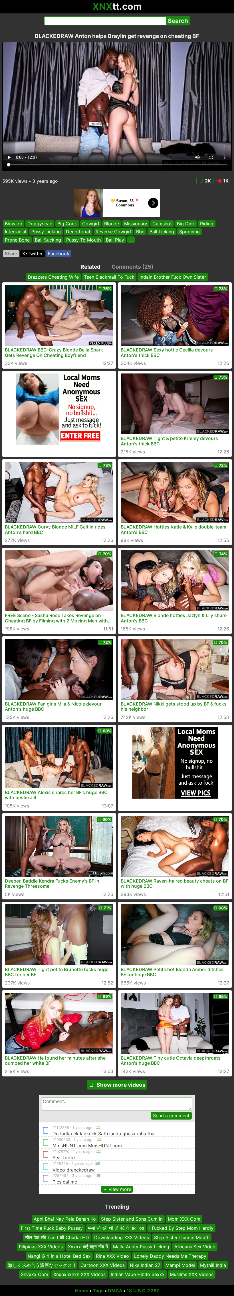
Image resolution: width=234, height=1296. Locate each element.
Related (90, 266)
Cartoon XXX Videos (102, 1265)
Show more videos (121, 1084)
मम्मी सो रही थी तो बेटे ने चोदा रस (116, 1228)
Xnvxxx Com (34, 1274)
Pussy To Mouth (83, 240)
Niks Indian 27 (145, 1265)
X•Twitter (32, 253)
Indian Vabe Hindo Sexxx (138, 1274)
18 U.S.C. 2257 (143, 1290)
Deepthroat (78, 231)
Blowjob (13, 223)
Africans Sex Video (194, 1247)
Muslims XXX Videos (191, 1274)
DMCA (115, 1290)
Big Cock (67, 223)
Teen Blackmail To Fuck (109, 277)
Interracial (15, 231)
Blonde (111, 223)
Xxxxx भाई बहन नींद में (88, 1247)
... (131, 240)
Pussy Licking (46, 231)
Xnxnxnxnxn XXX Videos (79, 1274)
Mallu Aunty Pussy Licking (141, 1247)
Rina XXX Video (112, 1256)
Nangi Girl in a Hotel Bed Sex (59, 1256)
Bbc (140, 231)
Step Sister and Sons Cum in (132, 1219)
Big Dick (186, 223)
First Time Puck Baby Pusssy (52, 1228)
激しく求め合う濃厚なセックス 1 (41, 1265)
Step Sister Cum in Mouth (181, 1237)
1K (226, 181)
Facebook (58, 253)
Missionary (135, 223)
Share (11, 253)
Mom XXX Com (184, 1219)
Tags (98, 1290)
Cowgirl (90, 223)
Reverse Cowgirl (113, 231)
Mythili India (213, 1265)
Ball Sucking (48, 240)
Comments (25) (133, 266)
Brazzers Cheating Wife (53, 277)
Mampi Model (180, 1265)
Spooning (189, 231)
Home (81, 1290)
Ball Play (115, 240)
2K (208, 181)
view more (120, 1189)
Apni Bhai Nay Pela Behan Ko (65, 1219)
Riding (206, 223)
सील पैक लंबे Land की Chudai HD (57, 1237)
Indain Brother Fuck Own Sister (173, 277)
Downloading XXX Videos (121, 1237)
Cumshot (162, 223)
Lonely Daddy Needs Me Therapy (170, 1256)
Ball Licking (162, 231)
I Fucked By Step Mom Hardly (181, 1228)
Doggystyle (39, 223)
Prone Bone (17, 240)
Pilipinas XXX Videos (41, 1247)
